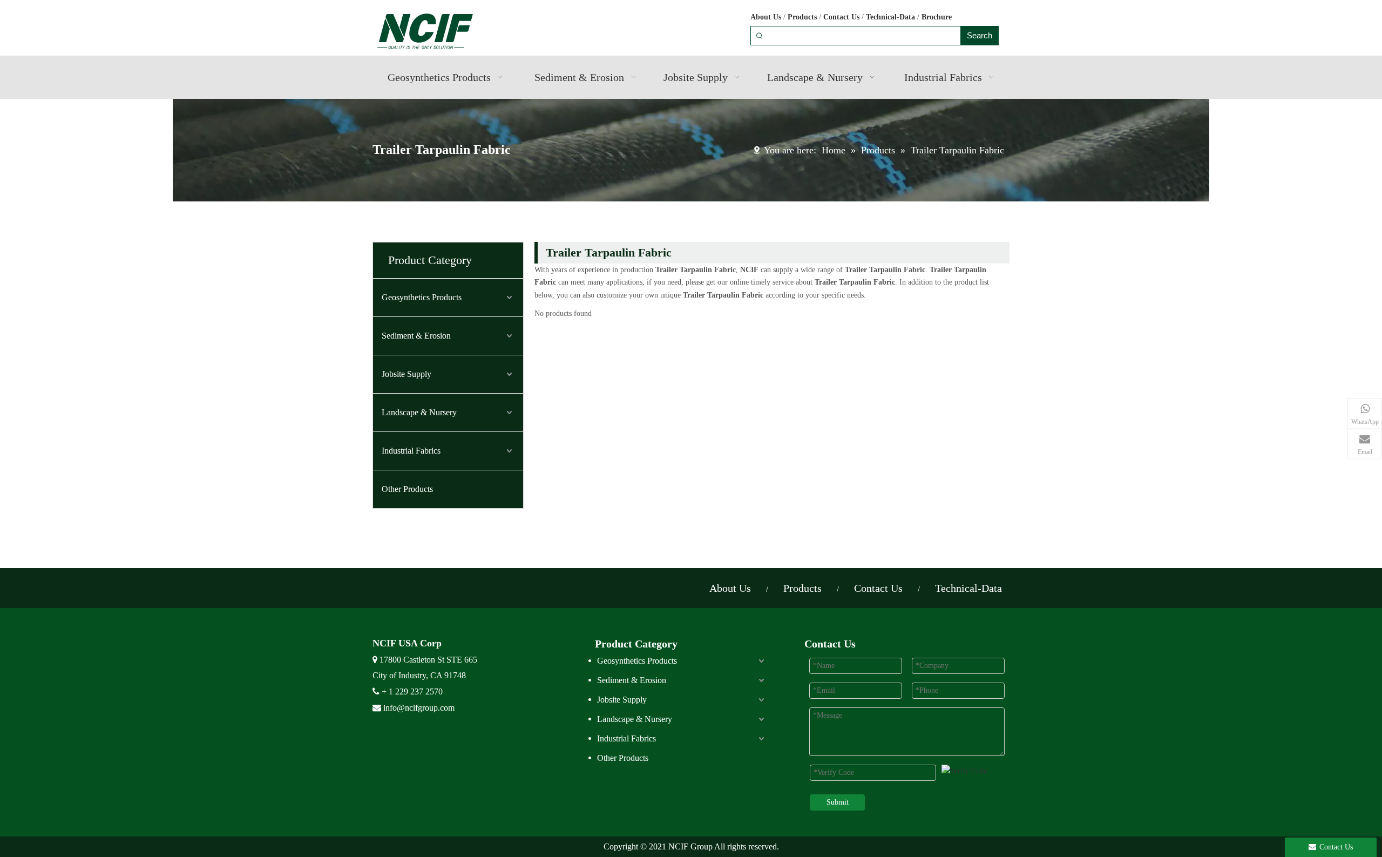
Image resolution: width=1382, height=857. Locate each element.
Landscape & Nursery (419, 412)
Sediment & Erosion (416, 335)
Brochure (937, 17)
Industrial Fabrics (411, 450)
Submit (838, 802)
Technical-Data (890, 17)
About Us (765, 17)
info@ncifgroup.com (419, 707)
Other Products (407, 489)
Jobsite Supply (406, 374)
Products (802, 17)
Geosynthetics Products (422, 297)
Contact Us (841, 17)
